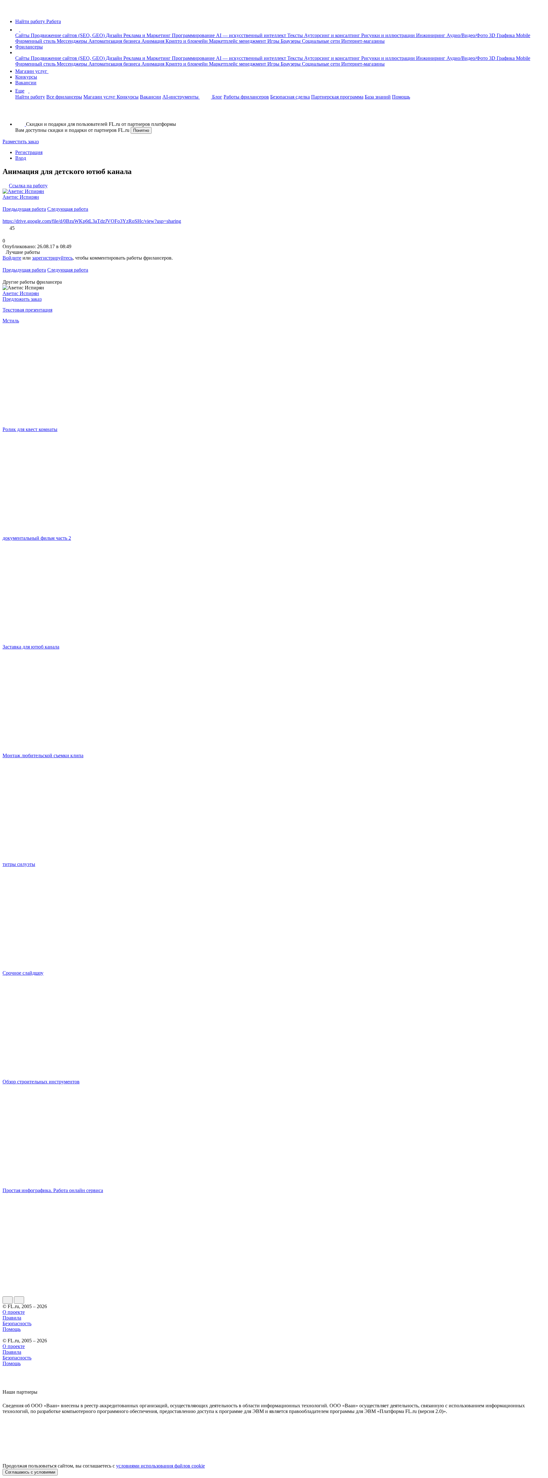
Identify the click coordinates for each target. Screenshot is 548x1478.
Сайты (23, 35)
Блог (217, 97)
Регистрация (28, 152)
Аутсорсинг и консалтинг (332, 35)
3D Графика (502, 35)
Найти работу (30, 97)
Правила (12, 1317)
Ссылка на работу (28, 185)
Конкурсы (26, 77)
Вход (20, 158)
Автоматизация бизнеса (114, 41)
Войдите (12, 258)
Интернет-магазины (363, 41)
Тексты (295, 35)
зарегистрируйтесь (52, 258)
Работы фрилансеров (246, 97)
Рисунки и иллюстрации (388, 35)
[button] (21, 29)
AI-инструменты (181, 97)
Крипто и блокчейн (187, 41)
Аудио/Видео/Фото (468, 35)
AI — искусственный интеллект (251, 35)
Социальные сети (321, 41)
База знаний (378, 97)
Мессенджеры (72, 41)
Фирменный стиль (36, 41)
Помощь (401, 97)
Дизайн (114, 35)
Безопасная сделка (290, 97)
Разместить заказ (21, 141)
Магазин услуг (32, 71)
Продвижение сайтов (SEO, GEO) (68, 35)
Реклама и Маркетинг (147, 35)
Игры (274, 41)
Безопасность (17, 1323)
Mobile (523, 35)
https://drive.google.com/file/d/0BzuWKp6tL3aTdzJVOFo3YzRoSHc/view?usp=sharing (92, 221)
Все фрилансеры (64, 97)
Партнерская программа (337, 97)
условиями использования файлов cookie (160, 1465)
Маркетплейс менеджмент (238, 41)
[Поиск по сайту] (20, 113)
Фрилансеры (29, 46)
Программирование (194, 35)
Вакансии (25, 82)
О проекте (14, 1312)
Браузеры (291, 41)
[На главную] (8, 10)
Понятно (141, 130)
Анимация (153, 41)
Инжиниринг (431, 35)
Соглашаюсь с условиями (30, 1472)
